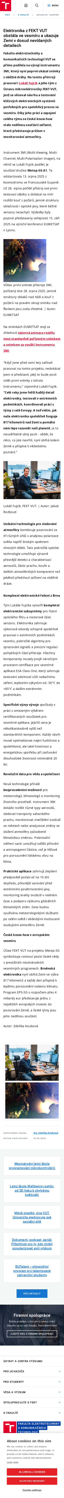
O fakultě (23, 15)
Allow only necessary (32, 1481)
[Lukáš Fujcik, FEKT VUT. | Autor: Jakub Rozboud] (32, 1063)
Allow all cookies (32, 1472)
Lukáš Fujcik (28, 83)
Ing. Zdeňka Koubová (45, 1132)
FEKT (7, 15)
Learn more (12, 1462)
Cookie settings (32, 1490)
